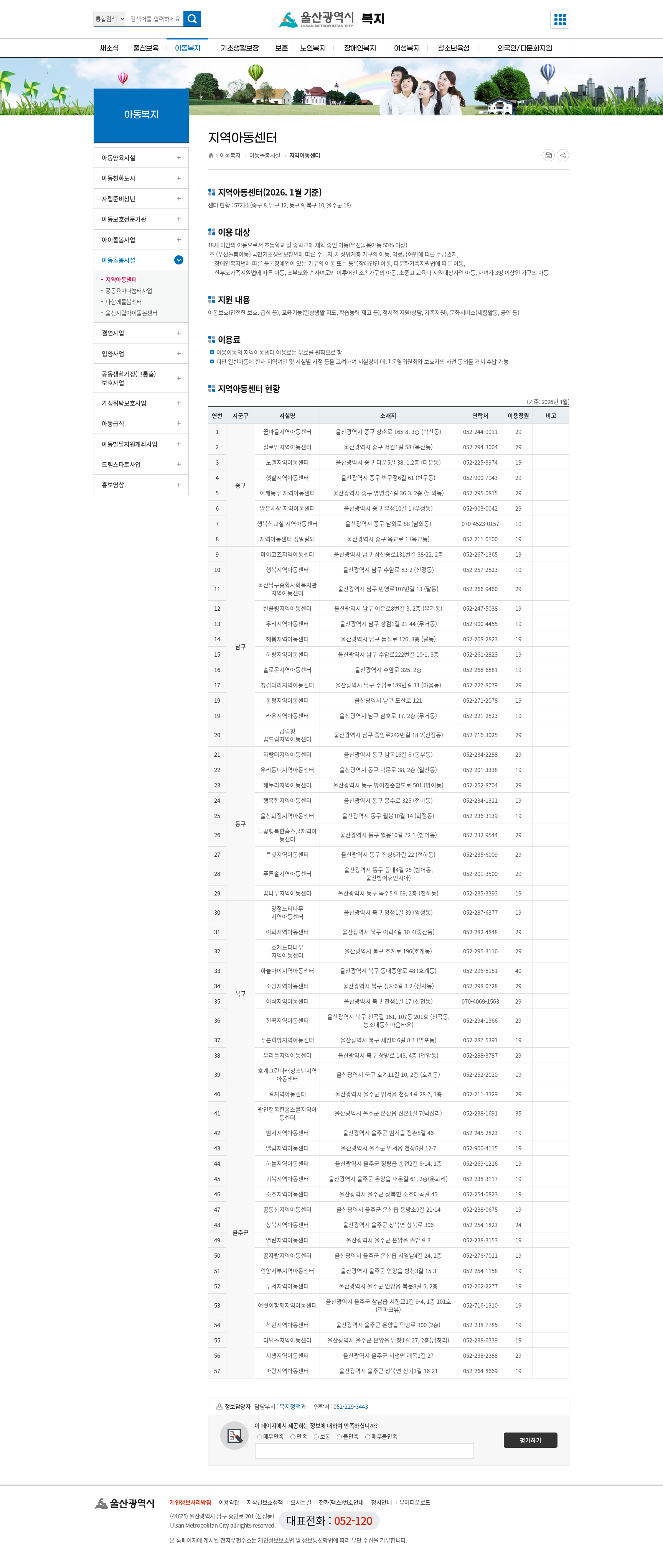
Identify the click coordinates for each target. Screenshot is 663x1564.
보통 (325, 1436)
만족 (302, 1436)
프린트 (548, 155)
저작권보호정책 (265, 1502)
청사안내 (381, 1502)
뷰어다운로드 (414, 1502)
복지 (373, 19)
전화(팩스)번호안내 (341, 1502)
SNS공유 (562, 155)
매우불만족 (384, 1436)
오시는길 (300, 1502)
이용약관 (229, 1502)
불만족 (351, 1436)
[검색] (192, 18)
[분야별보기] (559, 19)
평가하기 (530, 1440)
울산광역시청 (316, 19)
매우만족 (273, 1436)
